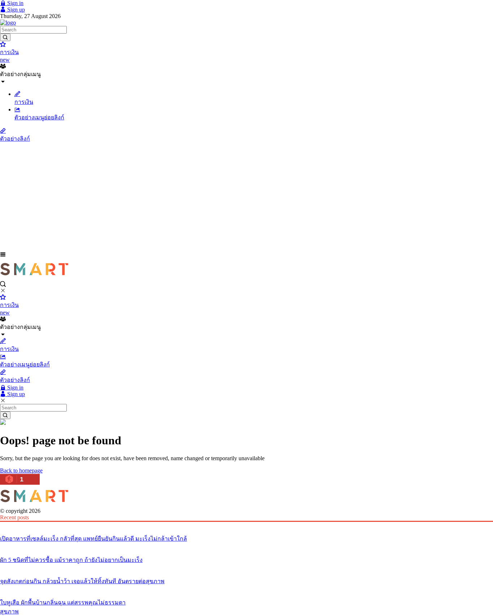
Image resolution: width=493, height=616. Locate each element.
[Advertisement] (246, 197)
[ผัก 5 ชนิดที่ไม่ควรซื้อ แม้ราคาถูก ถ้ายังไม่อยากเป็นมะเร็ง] (246, 546)
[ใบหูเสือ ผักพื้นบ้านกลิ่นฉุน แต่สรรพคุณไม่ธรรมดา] (246, 589)
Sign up (15, 9)
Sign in (14, 3)
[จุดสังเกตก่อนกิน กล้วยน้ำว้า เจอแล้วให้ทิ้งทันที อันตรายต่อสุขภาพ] (246, 567)
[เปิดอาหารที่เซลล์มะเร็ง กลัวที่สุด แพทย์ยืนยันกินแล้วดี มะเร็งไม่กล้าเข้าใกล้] (246, 525)
